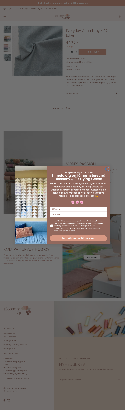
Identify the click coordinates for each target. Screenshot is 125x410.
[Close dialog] (107, 169)
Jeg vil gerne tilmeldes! (78, 238)
